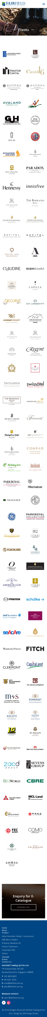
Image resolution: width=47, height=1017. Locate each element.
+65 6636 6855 (10, 976)
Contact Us (23, 907)
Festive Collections (10, 946)
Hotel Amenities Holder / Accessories (18, 936)
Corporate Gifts (8, 950)
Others (5, 953)
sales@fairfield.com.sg (13, 986)
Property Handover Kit (11, 943)
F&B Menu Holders (10, 939)
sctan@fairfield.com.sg (13, 983)
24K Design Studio (30, 1013)
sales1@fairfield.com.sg (14, 998)
